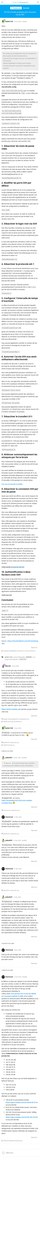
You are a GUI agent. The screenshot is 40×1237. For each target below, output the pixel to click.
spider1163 (8, 798)
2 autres (26, 651)
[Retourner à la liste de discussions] (2, 2)
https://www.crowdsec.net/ (11, 709)
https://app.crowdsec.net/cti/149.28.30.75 (20, 1102)
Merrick (6, 733)
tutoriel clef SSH (18, 567)
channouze (8, 845)
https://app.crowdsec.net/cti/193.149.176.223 (22, 1117)
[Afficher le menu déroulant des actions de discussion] (38, 2)
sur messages (19, 2)
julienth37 (7, 821)
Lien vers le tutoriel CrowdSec (12, 484)
